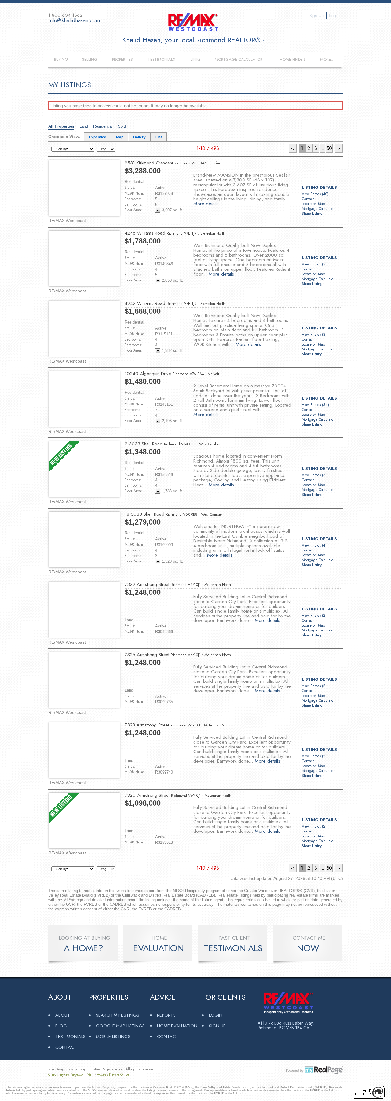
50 (329, 148)
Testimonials (161, 59)
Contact (308, 199)
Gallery (139, 137)
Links (196, 59)
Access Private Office (113, 1074)
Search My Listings (117, 1015)
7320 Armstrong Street (178, 795)
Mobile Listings (113, 1036)
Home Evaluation (177, 1025)
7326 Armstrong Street (178, 654)
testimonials (233, 948)
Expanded (97, 137)
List (158, 137)
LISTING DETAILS (319, 187)
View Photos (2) (314, 615)
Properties (122, 59)
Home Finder (292, 59)
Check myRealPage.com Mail (70, 1074)
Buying (61, 59)
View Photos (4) (314, 545)
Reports (166, 1015)
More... (327, 59)
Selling (89, 59)
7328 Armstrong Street (178, 725)
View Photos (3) (314, 264)
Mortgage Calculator (238, 59)
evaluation (158, 948)
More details (206, 203)
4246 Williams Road (175, 233)
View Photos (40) (315, 194)
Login (215, 1015)
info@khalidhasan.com (74, 20)
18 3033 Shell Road (173, 514)
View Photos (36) (315, 405)
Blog (61, 1025)
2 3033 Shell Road (172, 444)
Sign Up (316, 15)
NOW (308, 948)
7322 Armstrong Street (178, 584)
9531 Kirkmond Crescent (172, 162)
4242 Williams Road (175, 303)
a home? (83, 948)
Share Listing (312, 213)
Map (119, 137)
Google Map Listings (120, 1025)
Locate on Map (313, 204)
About (62, 1015)
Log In (335, 15)
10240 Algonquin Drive (172, 373)
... (322, 148)
